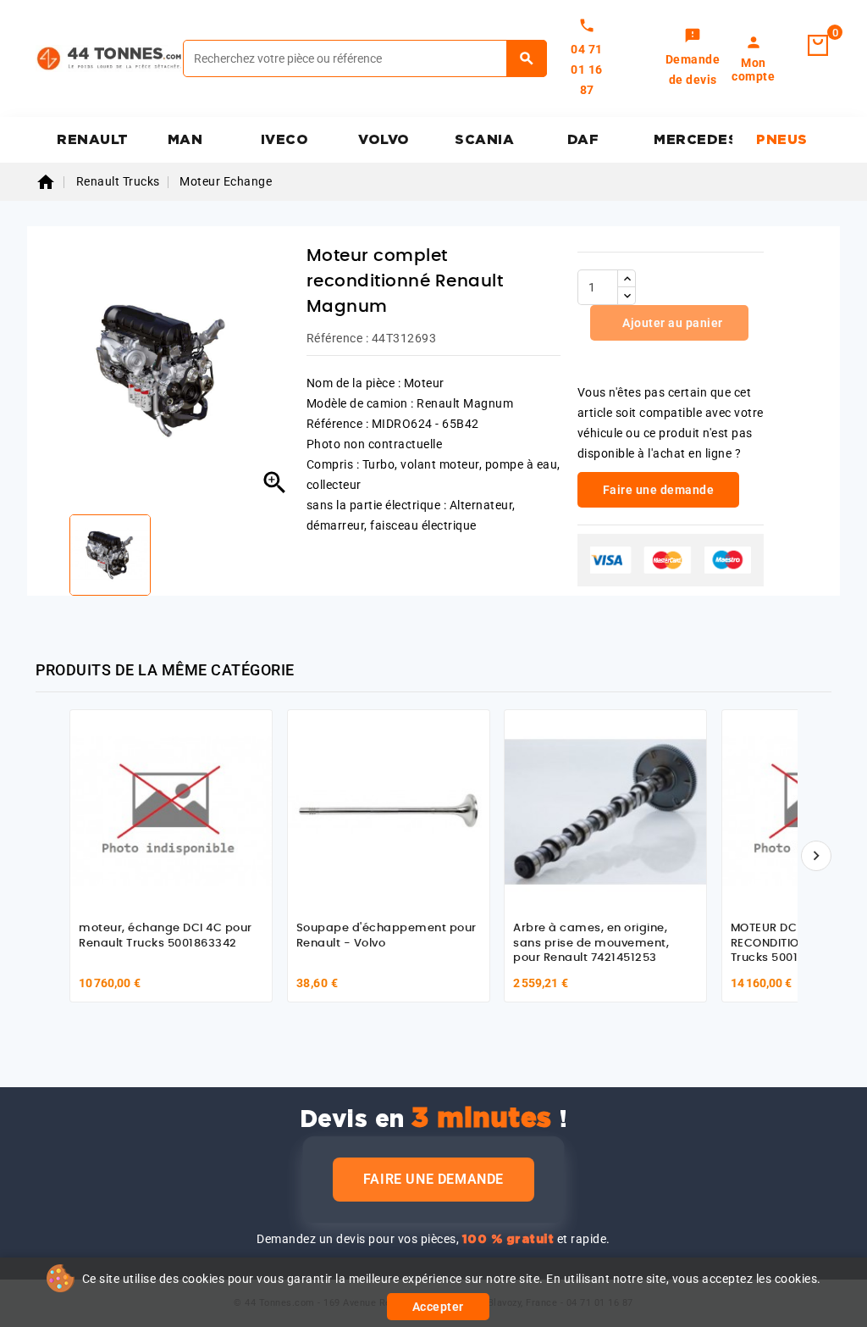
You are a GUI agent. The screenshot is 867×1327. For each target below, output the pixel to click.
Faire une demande (433, 1179)
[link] (693, 58)
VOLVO (384, 140)
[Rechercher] (527, 58)
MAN (185, 140)
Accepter (438, 1306)
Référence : (337, 338)
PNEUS (782, 140)
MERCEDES (693, 140)
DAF (583, 140)
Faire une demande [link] (659, 490)
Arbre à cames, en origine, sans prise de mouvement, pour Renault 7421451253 (591, 943)
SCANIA (484, 140)
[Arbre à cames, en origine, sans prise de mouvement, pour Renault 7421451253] (605, 811)
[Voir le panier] (818, 45)
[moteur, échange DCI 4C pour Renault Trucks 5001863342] (171, 811)
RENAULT (93, 140)
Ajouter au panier (671, 323)
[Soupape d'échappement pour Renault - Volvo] (388, 811)
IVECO (285, 140)
